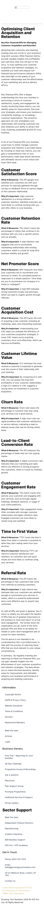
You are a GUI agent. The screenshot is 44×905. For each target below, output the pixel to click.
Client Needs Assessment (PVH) (17, 887)
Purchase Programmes (15, 791)
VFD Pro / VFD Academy (16, 845)
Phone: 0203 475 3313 (15, 859)
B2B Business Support (15, 839)
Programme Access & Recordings (20, 769)
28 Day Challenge (13, 763)
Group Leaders (12, 803)
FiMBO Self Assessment (13, 893)
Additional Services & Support (19, 797)
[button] (22, 23)
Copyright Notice (13, 694)
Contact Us (10, 881)
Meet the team (11, 730)
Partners (9, 717)
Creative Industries (13, 834)
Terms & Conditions (14, 711)
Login (7, 741)
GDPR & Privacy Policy (15, 700)
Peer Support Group (14, 786)
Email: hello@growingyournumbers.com (20, 866)
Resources (9, 780)
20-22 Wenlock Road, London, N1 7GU (20, 874)
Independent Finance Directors (19, 823)
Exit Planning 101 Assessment (16, 890)
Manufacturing (11, 828)
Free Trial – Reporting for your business (19, 756)
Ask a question (12, 775)
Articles (8, 736)
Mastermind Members (15, 722)
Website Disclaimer (13, 705)
